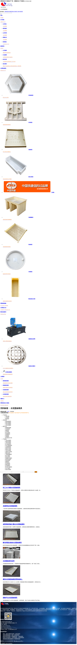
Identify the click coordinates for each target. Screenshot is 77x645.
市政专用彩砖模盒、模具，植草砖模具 (11, 635)
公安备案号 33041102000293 (6, 643)
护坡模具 (10, 11)
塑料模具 (6, 11)
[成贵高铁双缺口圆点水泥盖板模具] (11, 521)
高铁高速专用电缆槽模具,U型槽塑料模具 (11, 638)
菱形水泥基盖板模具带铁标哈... (13, 579)
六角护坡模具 (20, 11)
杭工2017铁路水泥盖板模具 (11, 487)
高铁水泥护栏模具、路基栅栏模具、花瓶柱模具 (13, 636)
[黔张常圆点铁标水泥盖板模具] (11, 539)
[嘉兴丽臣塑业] (6, 6)
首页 (8, 411)
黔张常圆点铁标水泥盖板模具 (12, 542)
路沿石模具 (14, 11)
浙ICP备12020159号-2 (18, 641)
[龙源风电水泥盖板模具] (11, 503)
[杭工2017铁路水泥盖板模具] (11, 484)
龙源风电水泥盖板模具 (10, 506)
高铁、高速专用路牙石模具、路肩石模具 (11, 633)
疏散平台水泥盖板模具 (10, 597)
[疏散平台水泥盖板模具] (11, 594)
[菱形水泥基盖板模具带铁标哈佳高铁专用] (11, 576)
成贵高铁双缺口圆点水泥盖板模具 (14, 524)
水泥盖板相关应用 (8, 561)
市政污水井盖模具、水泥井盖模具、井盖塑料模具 (13, 637)
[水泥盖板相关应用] (11, 558)
